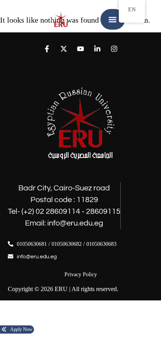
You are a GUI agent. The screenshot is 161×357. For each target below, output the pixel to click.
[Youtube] (80, 48)
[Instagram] (114, 48)
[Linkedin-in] (97, 48)
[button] (112, 19)
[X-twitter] (63, 48)
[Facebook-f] (46, 48)
